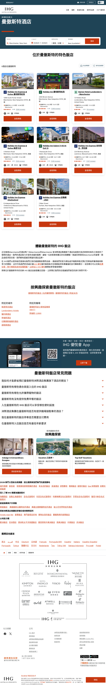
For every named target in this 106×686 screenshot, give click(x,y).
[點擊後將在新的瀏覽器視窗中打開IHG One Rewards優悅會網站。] (53, 619)
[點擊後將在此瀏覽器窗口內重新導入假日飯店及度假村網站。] (80, 592)
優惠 (73, 10)
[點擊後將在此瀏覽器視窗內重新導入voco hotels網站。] (56, 583)
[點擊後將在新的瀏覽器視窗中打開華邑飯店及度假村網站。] (79, 583)
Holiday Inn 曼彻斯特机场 (54, 92)
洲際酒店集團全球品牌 (36, 639)
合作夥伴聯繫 (33, 645)
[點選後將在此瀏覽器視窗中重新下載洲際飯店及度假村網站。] (57, 573)
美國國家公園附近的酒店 (20, 507)
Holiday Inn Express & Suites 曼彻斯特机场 (17, 93)
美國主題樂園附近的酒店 (42, 507)
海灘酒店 (3, 497)
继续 (96, 680)
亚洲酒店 (12, 522)
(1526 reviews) (20, 161)
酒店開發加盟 (33, 642)
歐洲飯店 (3, 522)
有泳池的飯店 (44, 486)
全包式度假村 (29, 497)
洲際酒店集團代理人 (60, 632)
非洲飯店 (80, 522)
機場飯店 (72, 486)
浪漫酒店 (55, 486)
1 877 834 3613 (28, 658)
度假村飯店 (82, 486)
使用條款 (82, 635)
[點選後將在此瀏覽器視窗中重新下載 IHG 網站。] (53, 563)
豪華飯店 (18, 515)
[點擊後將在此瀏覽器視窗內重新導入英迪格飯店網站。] (43, 583)
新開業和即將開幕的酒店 (27, 486)
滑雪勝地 (63, 486)
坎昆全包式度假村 (43, 497)
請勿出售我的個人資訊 (87, 642)
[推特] (10, 634)
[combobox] (18, 43)
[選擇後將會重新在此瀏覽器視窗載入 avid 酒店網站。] (37, 602)
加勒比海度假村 (15, 497)
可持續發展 (57, 639)
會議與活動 (80, 10)
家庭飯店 (3, 507)
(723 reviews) (20, 215)
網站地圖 (82, 645)
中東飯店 (71, 522)
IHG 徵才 (32, 633)
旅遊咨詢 (57, 635)
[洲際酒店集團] (9, 10)
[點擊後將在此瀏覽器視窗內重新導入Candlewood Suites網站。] (53, 611)
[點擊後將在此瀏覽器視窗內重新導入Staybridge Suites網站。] (65, 602)
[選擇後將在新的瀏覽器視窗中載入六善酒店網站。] (26, 573)
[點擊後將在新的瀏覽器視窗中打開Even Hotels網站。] (54, 592)
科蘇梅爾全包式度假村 (62, 497)
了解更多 (84, 662)
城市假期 (3, 486)
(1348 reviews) (55, 108)
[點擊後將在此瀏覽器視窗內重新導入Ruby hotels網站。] (67, 583)
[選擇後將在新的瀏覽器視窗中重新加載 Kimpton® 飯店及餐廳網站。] (27, 583)
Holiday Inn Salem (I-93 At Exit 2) (54, 147)
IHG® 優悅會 (101, 10)
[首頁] (4, 552)
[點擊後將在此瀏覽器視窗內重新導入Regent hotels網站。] (38, 573)
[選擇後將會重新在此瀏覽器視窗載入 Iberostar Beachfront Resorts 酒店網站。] (39, 592)
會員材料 (57, 642)
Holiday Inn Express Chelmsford (16, 199)
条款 (51, 680)
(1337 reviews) (90, 161)
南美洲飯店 (61, 522)
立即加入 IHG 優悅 (37, 267)
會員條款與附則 (85, 632)
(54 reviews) (90, 109)
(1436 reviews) (55, 161)
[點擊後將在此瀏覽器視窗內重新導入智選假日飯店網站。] (68, 592)
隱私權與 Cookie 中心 (87, 639)
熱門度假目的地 (30, 515)
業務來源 (32, 648)
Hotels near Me (6, 515)
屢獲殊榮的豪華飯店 (61, 515)
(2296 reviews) (20, 109)
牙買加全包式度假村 (81, 497)
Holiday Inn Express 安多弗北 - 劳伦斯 (90, 147)
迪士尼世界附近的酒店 (63, 507)
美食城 (12, 486)
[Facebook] (5, 634)
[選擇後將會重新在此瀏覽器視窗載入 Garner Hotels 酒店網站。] (26, 602)
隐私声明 (68, 682)
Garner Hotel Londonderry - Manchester (90, 93)
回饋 (81, 648)
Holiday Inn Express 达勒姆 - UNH (54, 199)
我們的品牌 (90, 10)
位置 (67, 10)
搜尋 (92, 41)
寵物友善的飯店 (44, 515)
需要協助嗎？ (10, 2)
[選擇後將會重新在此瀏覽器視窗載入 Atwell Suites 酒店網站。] (50, 602)
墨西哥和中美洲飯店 (46, 522)
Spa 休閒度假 (93, 486)
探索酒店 (32, 636)
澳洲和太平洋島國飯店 (27, 522)
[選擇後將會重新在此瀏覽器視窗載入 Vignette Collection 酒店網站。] (78, 573)
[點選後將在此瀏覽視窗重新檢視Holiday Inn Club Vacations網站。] (80, 602)
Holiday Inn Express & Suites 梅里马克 (17, 147)
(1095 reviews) (55, 213)
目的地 (9, 39)
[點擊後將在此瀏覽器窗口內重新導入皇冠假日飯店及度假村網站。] (26, 592)
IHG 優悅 (37, 264)
